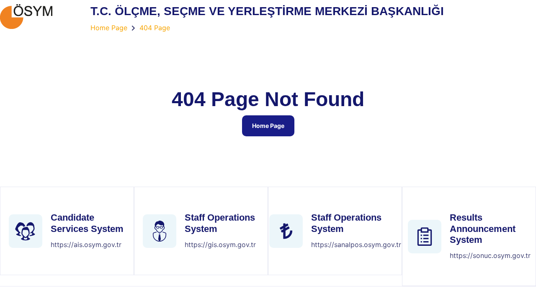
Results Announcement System (482, 228)
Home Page (268, 125)
